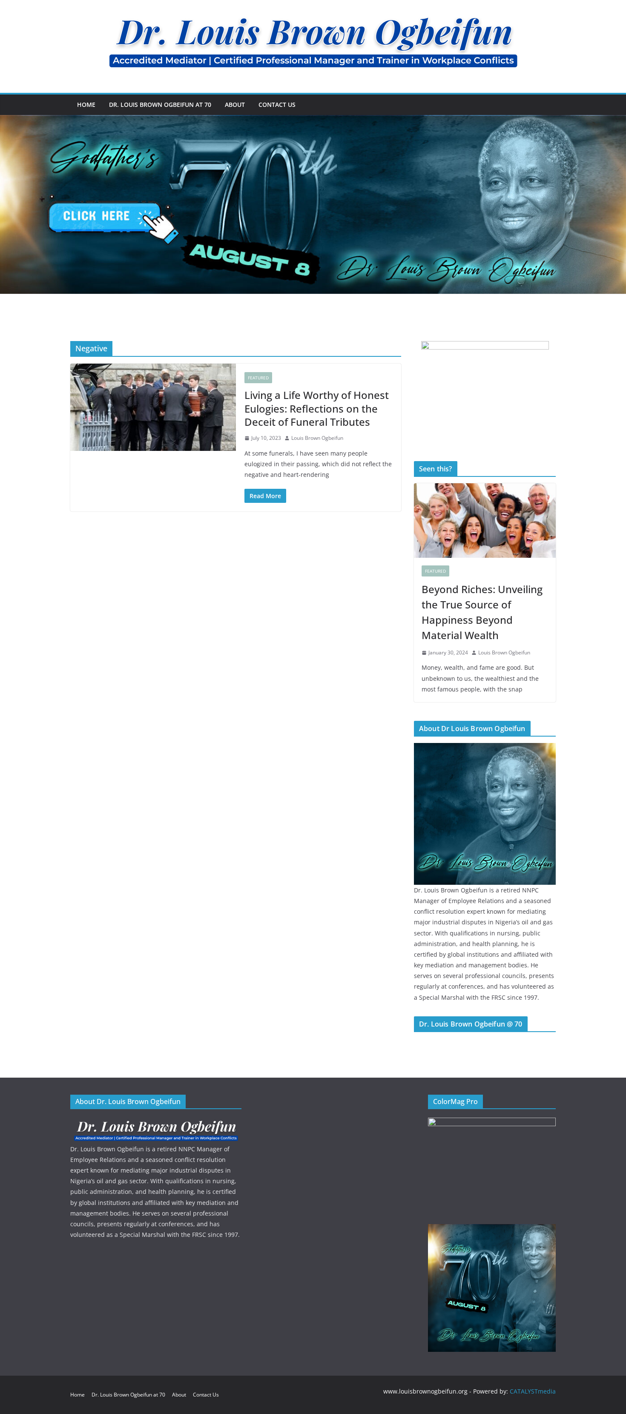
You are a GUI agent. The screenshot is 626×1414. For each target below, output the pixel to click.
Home (86, 104)
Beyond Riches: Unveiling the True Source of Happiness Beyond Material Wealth (482, 612)
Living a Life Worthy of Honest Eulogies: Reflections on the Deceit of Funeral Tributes (316, 408)
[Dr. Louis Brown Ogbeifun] (485, 748)
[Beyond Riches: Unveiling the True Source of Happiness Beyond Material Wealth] (485, 520)
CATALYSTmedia (533, 1391)
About (235, 104)
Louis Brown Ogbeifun (317, 438)
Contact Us (277, 104)
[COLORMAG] (155, 1123)
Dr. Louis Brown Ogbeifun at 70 (160, 104)
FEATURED (258, 378)
